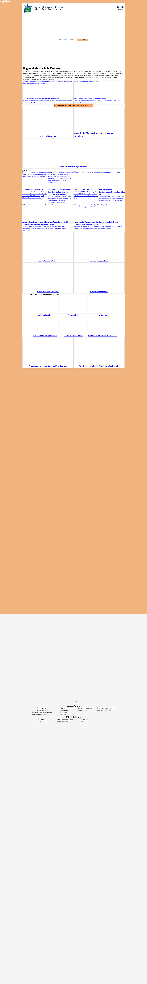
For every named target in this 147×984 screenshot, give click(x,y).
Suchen (82, 39)
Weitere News (26, 230)
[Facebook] (71, 702)
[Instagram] (76, 702)
